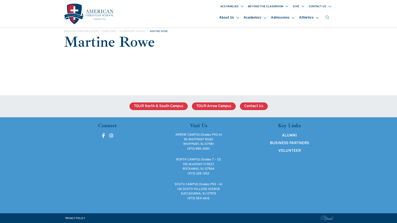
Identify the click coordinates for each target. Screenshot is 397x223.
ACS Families (229, 6)
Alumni (289, 135)
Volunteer (289, 150)
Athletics (306, 17)
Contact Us (317, 6)
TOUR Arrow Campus (213, 106)
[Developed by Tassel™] (326, 218)
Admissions (280, 17)
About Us (226, 17)
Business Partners (289, 143)
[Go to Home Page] (89, 13)
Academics (252, 17)
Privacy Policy (75, 218)
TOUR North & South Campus (158, 106)
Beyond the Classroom (265, 6)
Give (296, 6)
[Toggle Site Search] (327, 18)
